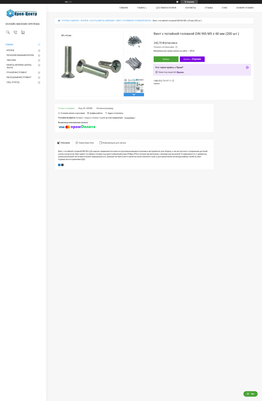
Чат (252, 394)
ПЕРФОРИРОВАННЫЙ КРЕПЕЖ (20, 55)
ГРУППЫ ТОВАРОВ (70, 21)
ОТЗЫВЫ (209, 8)
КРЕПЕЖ (10, 50)
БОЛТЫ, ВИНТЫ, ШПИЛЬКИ (102, 21)
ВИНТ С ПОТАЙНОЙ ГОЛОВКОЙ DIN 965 (133, 21)
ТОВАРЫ (9, 45)
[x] (62, 165)
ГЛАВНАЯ (123, 8)
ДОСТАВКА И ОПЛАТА (166, 8)
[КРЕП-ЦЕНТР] (23, 13)
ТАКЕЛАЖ (11, 60)
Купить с (187, 59)
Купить (166, 59)
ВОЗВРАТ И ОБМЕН (245, 8)
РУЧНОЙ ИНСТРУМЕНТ (17, 72)
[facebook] (59, 165)
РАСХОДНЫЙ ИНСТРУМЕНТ (19, 77)
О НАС (224, 8)
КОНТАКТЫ (190, 8)
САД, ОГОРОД (13, 82)
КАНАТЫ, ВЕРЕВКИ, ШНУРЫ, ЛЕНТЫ (19, 66)
